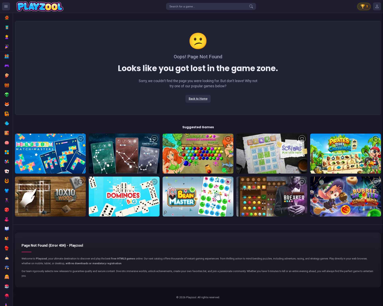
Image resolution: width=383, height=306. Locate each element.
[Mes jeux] (377, 6)
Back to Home (198, 98)
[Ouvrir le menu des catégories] (6, 6)
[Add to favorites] (80, 138)
